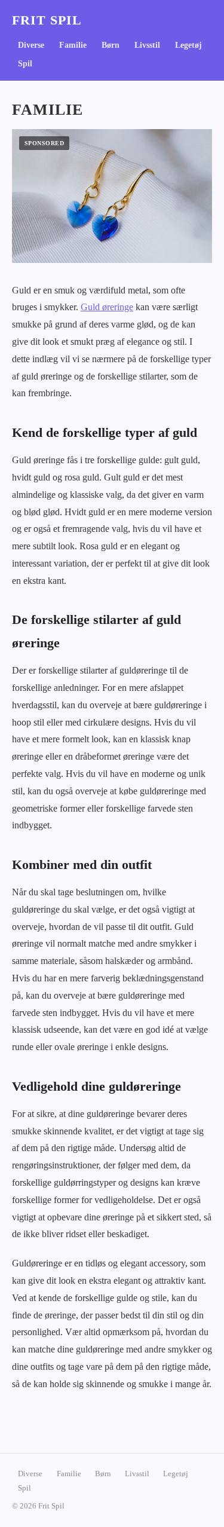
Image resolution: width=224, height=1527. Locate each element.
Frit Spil (47, 20)
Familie (73, 45)
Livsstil (147, 45)
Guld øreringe (107, 307)
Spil (25, 63)
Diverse (31, 45)
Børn (110, 45)
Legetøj (188, 45)
